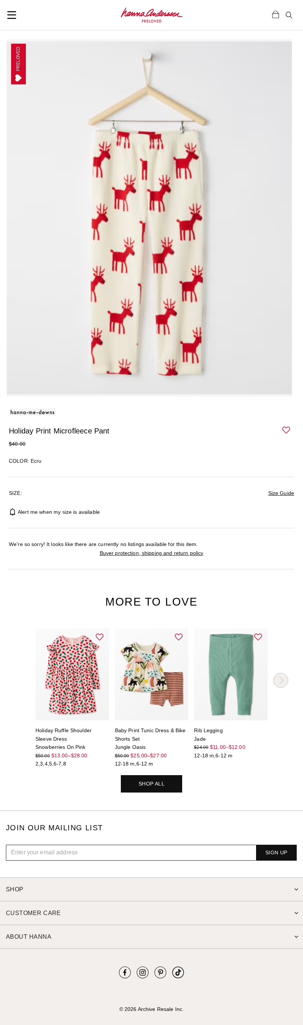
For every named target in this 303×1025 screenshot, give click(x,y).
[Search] (289, 15)
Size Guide (281, 493)
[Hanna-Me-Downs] (151, 15)
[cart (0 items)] (275, 14)
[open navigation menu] (11, 15)
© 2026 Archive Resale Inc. (151, 1009)
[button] (286, 430)
